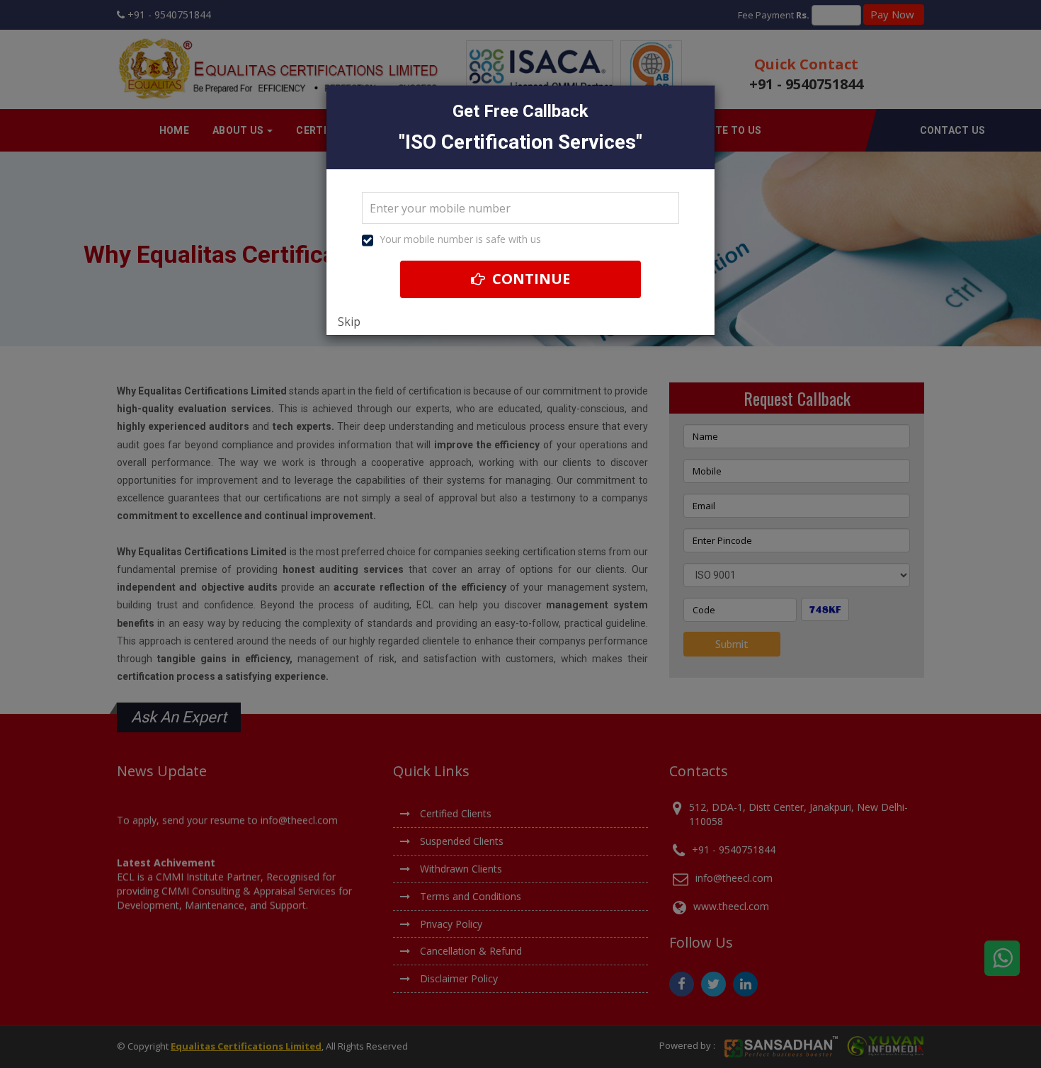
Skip (349, 321)
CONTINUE (529, 278)
